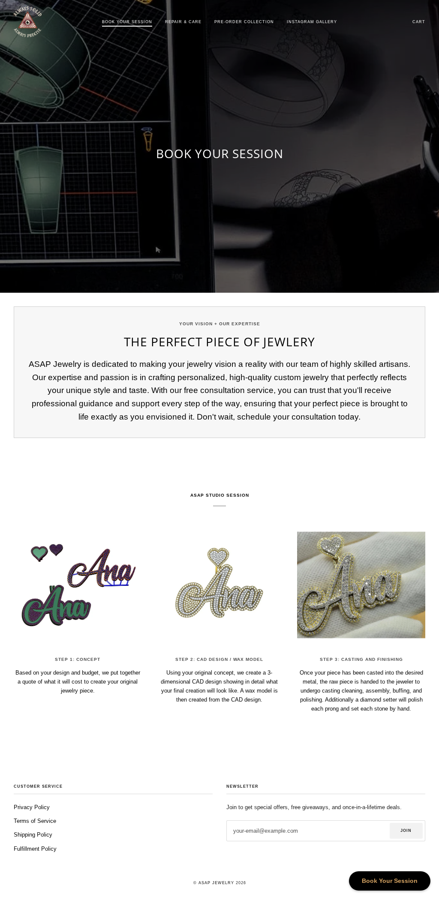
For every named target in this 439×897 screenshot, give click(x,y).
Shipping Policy (33, 834)
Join (406, 830)
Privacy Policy (32, 807)
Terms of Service (35, 821)
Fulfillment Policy (35, 849)
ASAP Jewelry (216, 883)
